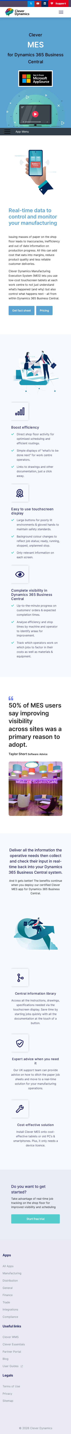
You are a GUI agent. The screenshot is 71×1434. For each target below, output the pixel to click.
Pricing (44, 310)
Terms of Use (11, 1386)
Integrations (10, 1309)
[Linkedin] (44, 3)
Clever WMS (11, 1337)
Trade (6, 1302)
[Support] (58, 3)
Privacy (7, 1393)
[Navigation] (61, 12)
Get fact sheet (21, 310)
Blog (5, 1358)
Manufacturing (12, 1273)
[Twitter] (31, 3)
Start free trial (35, 1219)
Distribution (10, 1280)
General (8, 1288)
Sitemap (8, 1400)
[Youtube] (37, 3)
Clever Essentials (14, 1344)
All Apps (8, 1266)
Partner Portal (12, 1351)
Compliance (10, 1316)
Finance (8, 1295)
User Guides (10, 1366)
